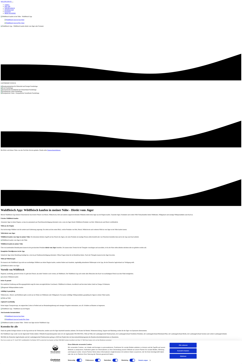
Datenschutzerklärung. (54, 150)
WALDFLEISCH (6, 1)
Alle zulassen (183, 345)
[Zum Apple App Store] (16, 20)
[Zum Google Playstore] (16, 23)
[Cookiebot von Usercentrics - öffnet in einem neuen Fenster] (55, 360)
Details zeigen (143, 360)
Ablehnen (183, 356)
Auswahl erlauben (183, 351)
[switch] (97, 360)
